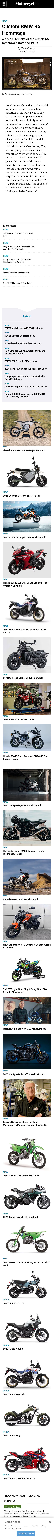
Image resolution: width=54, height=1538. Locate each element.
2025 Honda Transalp (14, 1394)
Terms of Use (33, 1496)
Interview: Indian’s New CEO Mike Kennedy (24, 1028)
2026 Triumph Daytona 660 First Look (22, 805)
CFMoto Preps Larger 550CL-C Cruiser (23, 678)
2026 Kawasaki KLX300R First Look (21, 1175)
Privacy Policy (11, 1496)
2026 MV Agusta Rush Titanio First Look (24, 1074)
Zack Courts (28, 48)
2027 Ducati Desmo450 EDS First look (18, 234)
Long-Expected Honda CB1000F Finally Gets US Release (17, 260)
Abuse (22, 1496)
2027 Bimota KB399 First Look (18, 719)
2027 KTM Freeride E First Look (17, 283)
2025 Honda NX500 (13, 1349)
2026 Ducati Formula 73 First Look (20, 1217)
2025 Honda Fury (11, 1435)
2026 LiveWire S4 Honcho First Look (23, 343)
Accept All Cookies (26, 1533)
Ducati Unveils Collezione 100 (16, 273)
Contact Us (9, 1501)
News (4, 21)
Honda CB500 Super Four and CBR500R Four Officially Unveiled (25, 395)
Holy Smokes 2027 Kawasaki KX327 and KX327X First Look (19, 247)
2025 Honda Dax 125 (13, 1303)
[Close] (50, 1522)
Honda (6, 1300)
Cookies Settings (12, 1507)
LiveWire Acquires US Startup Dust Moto (26, 386)
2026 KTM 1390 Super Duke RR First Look (26, 368)
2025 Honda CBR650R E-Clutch (19, 1478)
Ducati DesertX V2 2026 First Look (21, 899)
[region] (27, 1528)
